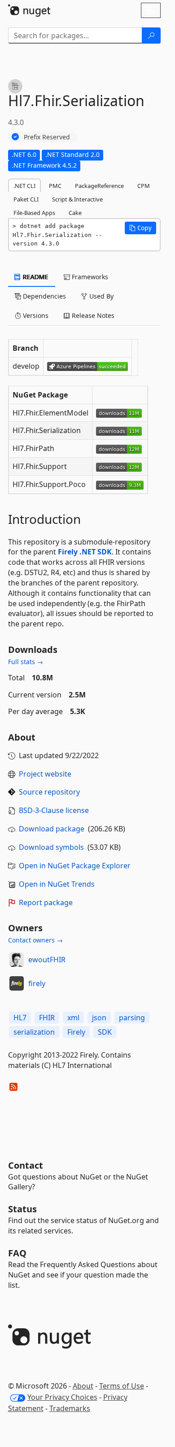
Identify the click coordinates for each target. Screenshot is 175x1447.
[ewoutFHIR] (17, 959)
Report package (46, 902)
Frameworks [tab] (89, 276)
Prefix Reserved (47, 137)
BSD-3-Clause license (54, 810)
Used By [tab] (101, 296)
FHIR (47, 1018)
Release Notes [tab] (92, 315)
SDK (105, 1032)
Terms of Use (121, 1386)
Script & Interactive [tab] (77, 199)
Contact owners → (35, 940)
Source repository (49, 792)
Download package (51, 829)
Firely (76, 1032)
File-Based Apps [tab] (34, 213)
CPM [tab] (143, 186)
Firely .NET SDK (85, 552)
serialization (34, 1032)
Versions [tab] (34, 315)
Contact (25, 1165)
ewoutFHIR (47, 960)
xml (73, 1018)
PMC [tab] (55, 186)
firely (36, 983)
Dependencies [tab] (43, 296)
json (99, 1018)
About (83, 1386)
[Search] (151, 35)
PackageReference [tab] (99, 186)
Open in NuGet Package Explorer (75, 866)
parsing (132, 1018)
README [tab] (34, 276)
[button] (140, 228)
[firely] (17, 983)
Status (22, 1209)
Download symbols (51, 847)
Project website (45, 774)
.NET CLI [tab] (24, 186)
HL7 (19, 1018)
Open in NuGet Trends (57, 884)
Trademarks (69, 1408)
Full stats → (25, 661)
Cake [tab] (75, 213)
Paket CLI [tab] (26, 199)
